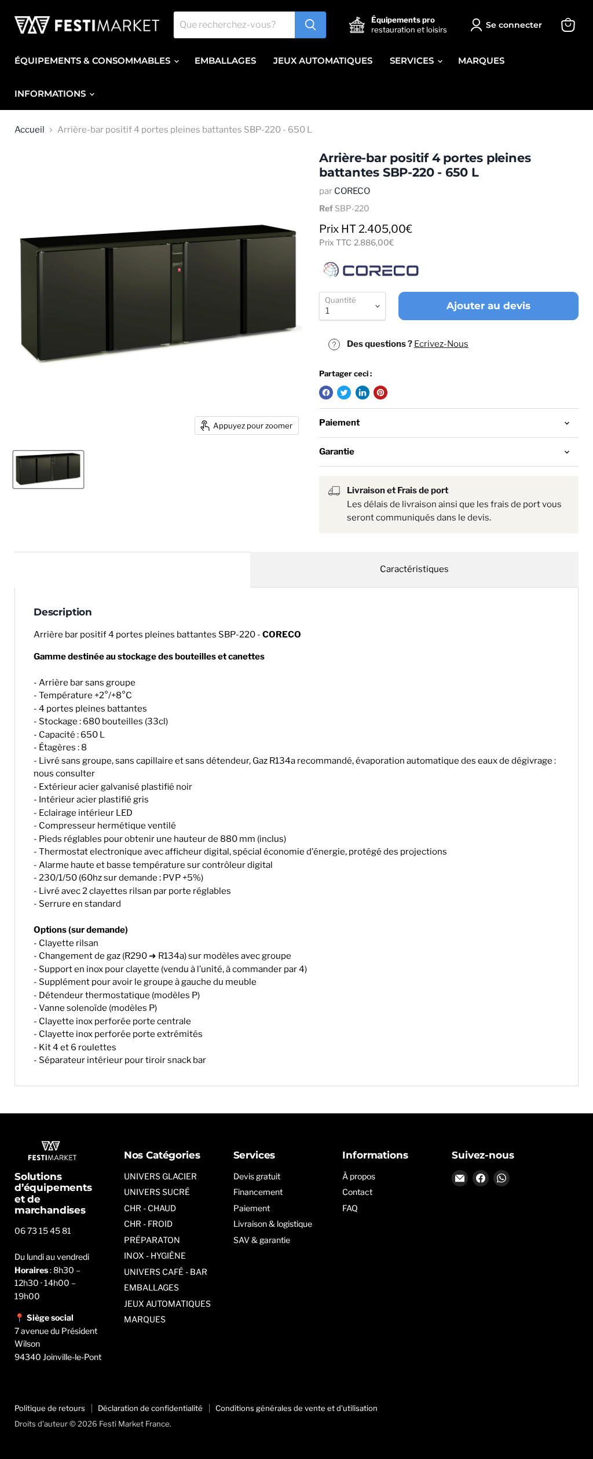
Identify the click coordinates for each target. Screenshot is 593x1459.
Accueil (29, 130)
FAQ (350, 1208)
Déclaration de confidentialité (150, 1408)
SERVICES (413, 60)
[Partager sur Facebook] (326, 392)
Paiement (251, 1208)
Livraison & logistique (272, 1224)
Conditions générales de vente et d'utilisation (296, 1408)
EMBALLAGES (225, 60)
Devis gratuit (256, 1176)
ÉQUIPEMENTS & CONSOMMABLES (93, 60)
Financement (258, 1192)
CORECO (352, 191)
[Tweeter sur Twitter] (344, 392)
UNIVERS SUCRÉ (157, 1192)
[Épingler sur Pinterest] (380, 392)
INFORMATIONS (51, 93)
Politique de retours (49, 1408)
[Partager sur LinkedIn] (362, 392)
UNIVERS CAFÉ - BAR (165, 1272)
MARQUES (481, 60)
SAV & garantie (261, 1240)
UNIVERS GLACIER (160, 1176)
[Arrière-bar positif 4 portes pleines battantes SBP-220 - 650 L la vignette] (48, 469)
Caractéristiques (414, 569)
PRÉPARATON (152, 1240)
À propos (358, 1176)
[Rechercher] (310, 25)
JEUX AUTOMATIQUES (322, 60)
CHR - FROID (148, 1224)
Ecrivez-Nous (441, 344)
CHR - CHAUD (150, 1208)
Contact (357, 1192)
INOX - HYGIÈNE (155, 1255)
